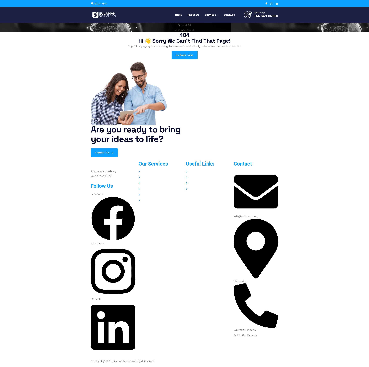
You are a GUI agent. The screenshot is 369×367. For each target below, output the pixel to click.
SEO (143, 189)
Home (192, 171)
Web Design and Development (159, 171)
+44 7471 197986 (266, 16)
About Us (194, 177)
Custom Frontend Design (156, 200)
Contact (194, 189)
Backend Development (155, 183)
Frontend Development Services (161, 194)
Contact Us (102, 152)
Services (194, 183)
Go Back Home (184, 55)
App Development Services (157, 177)
